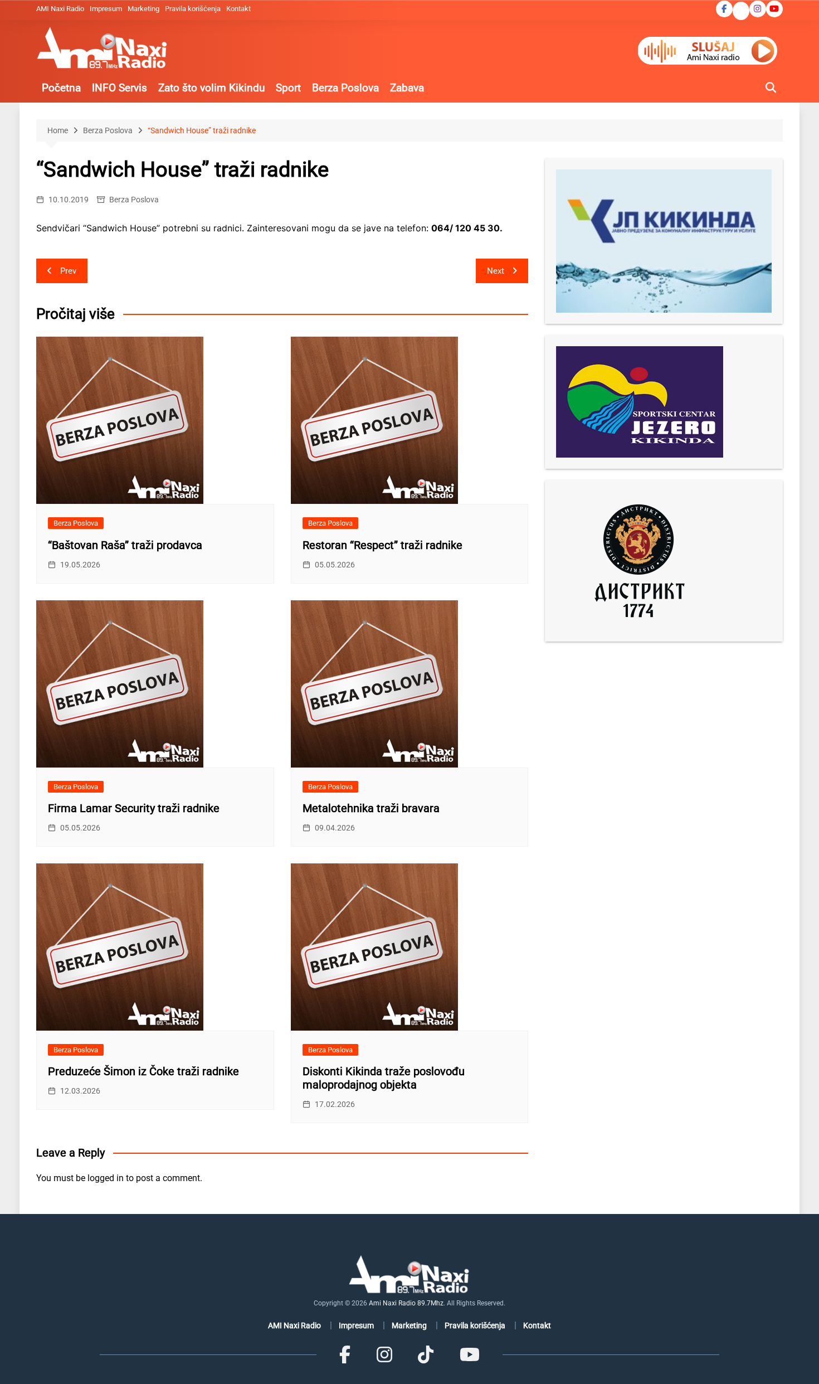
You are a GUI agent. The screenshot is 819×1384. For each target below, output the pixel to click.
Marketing (143, 8)
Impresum (106, 8)
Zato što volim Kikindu (211, 87)
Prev (68, 271)
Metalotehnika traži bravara (371, 808)
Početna (61, 87)
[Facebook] (344, 1354)
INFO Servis (119, 87)
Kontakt (238, 8)
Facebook (724, 9)
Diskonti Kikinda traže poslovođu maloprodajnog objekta (384, 1078)
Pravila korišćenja (193, 8)
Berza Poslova (345, 87)
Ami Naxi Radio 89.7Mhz (406, 1303)
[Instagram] (384, 1354)
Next (495, 271)
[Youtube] (469, 1354)
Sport (288, 87)
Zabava (407, 87)
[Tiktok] (425, 1354)
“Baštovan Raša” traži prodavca (125, 545)
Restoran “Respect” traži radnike (382, 545)
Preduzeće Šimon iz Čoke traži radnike (143, 1071)
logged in (105, 1178)
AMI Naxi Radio (60, 8)
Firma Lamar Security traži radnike (134, 808)
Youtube (774, 9)
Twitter (741, 11)
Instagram (757, 9)
